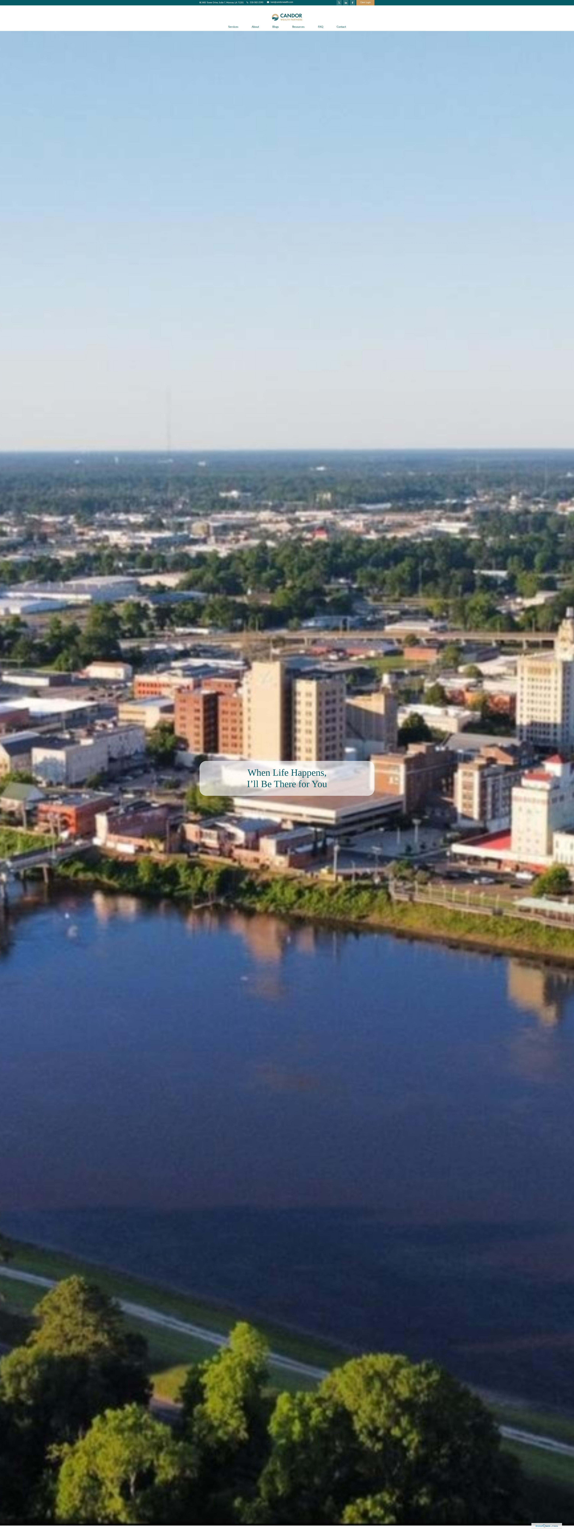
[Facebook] (352, 2)
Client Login (365, 2)
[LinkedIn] (345, 2)
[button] (233, 26)
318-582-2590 (256, 2)
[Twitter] (339, 2)
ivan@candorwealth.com (282, 2)
